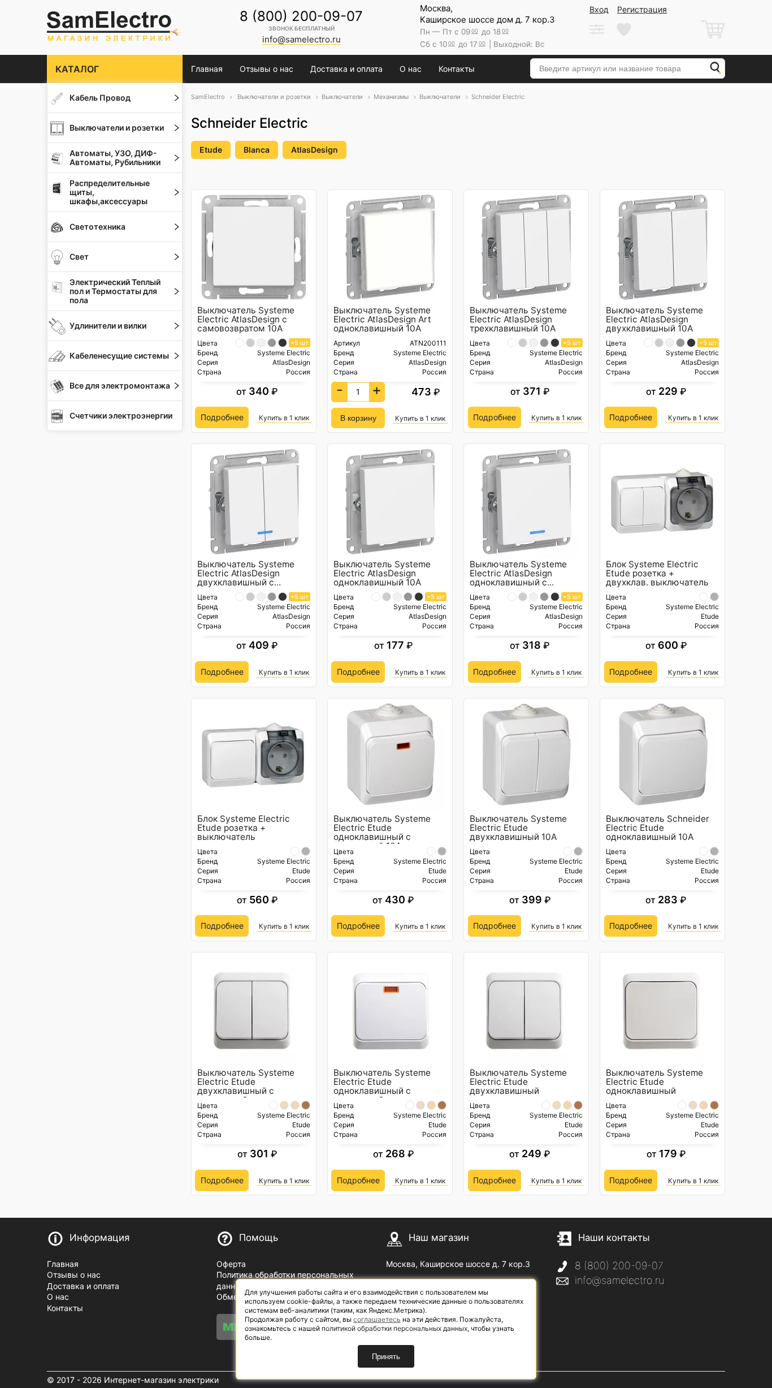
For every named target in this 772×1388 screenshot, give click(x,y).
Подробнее (222, 417)
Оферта (231, 1264)
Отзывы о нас (266, 69)
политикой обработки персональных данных (394, 1328)
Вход (599, 9)
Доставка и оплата (346, 69)
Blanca (257, 149)
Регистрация (642, 9)
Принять (386, 1356)
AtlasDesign (314, 149)
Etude (210, 149)
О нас (411, 69)
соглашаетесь (377, 1319)
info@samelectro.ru (619, 1280)
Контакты (457, 69)
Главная (207, 69)
